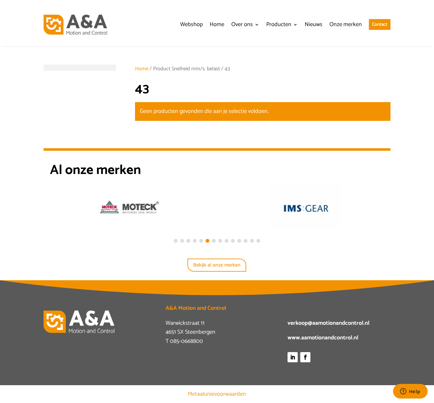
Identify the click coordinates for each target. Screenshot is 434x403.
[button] (176, 241)
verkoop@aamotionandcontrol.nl (329, 323)
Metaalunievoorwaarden (217, 394)
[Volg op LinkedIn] (293, 357)
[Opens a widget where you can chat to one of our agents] (410, 392)
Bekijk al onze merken (217, 265)
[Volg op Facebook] (305, 357)
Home (141, 69)
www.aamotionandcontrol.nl (323, 338)
